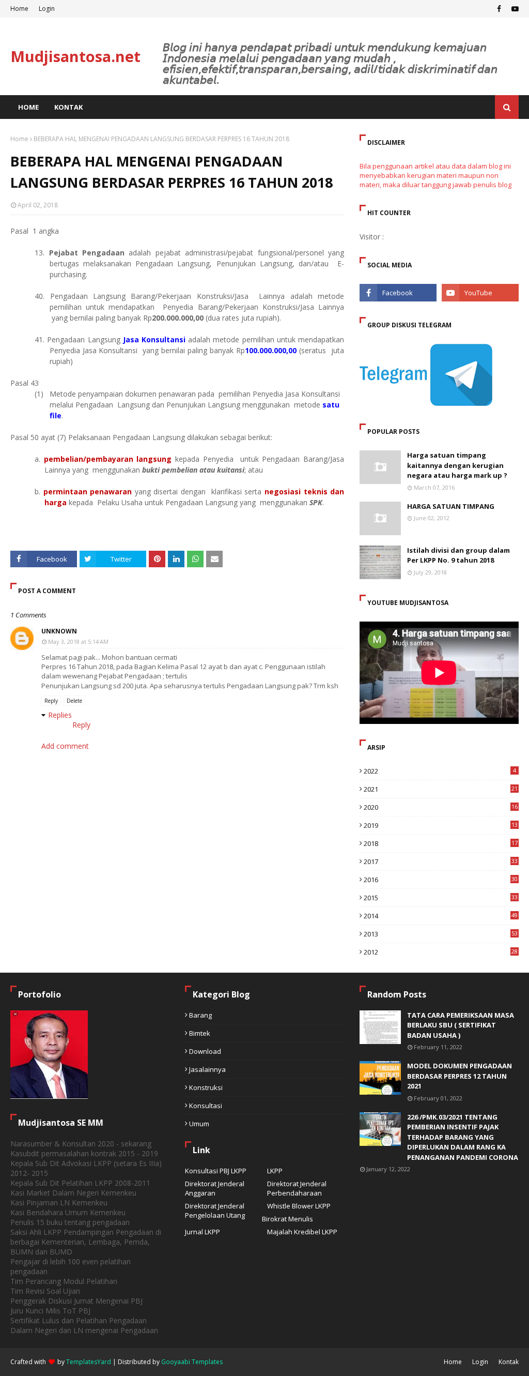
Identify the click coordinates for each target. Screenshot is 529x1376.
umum (199, 1123)
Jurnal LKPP (202, 1231)
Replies (60, 715)
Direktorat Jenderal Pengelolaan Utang (215, 1210)
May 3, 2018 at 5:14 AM (78, 641)
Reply (51, 700)
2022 (440, 771)
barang (200, 1015)
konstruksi (206, 1087)
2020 (441, 807)
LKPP (275, 1170)
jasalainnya (207, 1069)
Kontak (509, 1361)
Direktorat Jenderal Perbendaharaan (296, 1188)
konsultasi (205, 1105)
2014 (441, 915)
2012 (441, 952)
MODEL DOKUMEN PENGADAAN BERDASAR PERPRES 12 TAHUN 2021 (459, 1076)
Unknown (59, 631)
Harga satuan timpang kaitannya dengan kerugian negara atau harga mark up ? (457, 465)
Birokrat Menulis (287, 1218)
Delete (74, 700)
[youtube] (514, 9)
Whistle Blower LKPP (299, 1206)
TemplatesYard (88, 1361)
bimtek (199, 1033)
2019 (441, 825)
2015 (441, 897)
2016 (441, 879)
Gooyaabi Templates (192, 1361)
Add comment (65, 746)
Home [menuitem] (28, 107)
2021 (441, 789)
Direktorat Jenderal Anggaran (214, 1188)
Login (47, 8)
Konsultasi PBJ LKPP (215, 1170)
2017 (441, 861)
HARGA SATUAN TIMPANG (450, 506)
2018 (441, 843)
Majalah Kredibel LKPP (302, 1231)
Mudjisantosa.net (75, 56)
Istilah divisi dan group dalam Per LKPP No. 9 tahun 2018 (458, 555)
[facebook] (499, 9)
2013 (441, 934)
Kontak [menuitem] (68, 107)
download (205, 1051)
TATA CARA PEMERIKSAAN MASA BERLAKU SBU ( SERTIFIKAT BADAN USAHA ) (460, 1025)
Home (19, 8)
